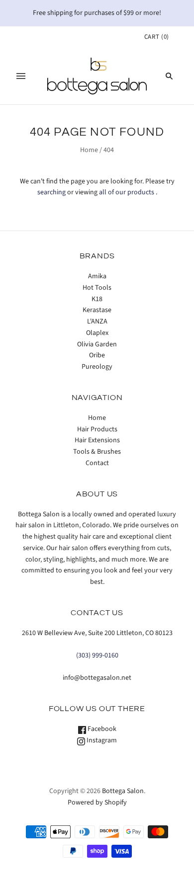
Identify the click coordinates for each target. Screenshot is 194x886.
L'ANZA (97, 321)
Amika (97, 276)
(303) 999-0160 (97, 655)
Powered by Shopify (97, 802)
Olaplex (97, 333)
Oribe (97, 355)
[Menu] (21, 76)
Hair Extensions (97, 440)
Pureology (97, 367)
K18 (97, 299)
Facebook (101, 729)
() (156, 36)
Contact (97, 463)
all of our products (126, 192)
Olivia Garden (97, 344)
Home (89, 150)
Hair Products (97, 429)
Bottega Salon (123, 791)
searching (51, 192)
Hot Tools (97, 288)
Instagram (101, 740)
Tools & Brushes (97, 452)
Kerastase (97, 310)
